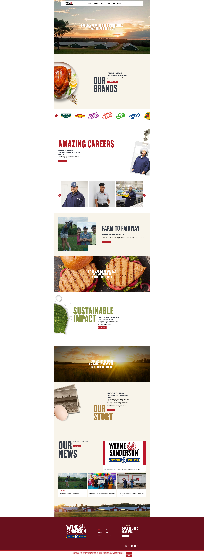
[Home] (69, 3)
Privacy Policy (109, 546)
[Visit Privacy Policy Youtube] (138, 546)
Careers (96, 3)
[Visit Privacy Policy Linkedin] (135, 546)
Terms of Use (101, 546)
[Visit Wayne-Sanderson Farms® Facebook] (129, 546)
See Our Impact (102, 327)
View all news (77, 446)
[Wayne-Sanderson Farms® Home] (76, 531)
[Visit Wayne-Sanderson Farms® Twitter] (126, 546)
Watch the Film (107, 242)
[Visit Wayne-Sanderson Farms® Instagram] (132, 546)
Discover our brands (112, 81)
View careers (62, 161)
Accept (129, 553)
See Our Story (111, 410)
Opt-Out (129, 555)
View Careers (125, 536)
